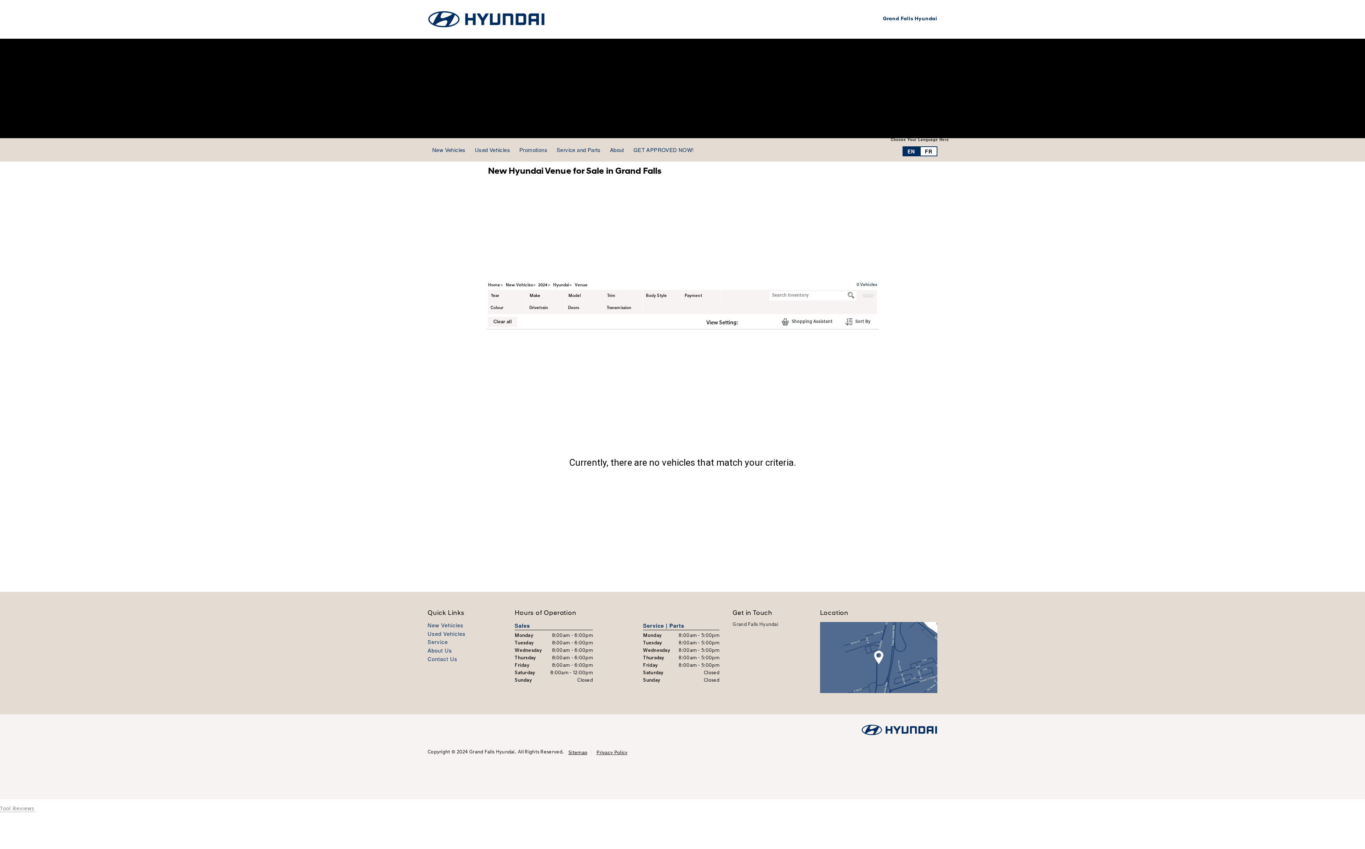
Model (574, 296)
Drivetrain (538, 308)
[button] (746, 322)
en (911, 151)
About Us (440, 650)
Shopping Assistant (812, 321)
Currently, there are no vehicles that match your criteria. (682, 462)
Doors (573, 308)
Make (535, 296)
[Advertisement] (682, 88)
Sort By (862, 321)
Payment (693, 296)
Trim (611, 296)
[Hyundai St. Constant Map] (878, 657)
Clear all (502, 322)
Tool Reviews (17, 808)
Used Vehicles (447, 634)
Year (495, 296)
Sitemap (577, 753)
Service (438, 642)
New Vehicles (446, 625)
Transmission (619, 308)
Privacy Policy (611, 753)
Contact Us (442, 659)
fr (928, 151)
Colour (497, 308)
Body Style (656, 296)
